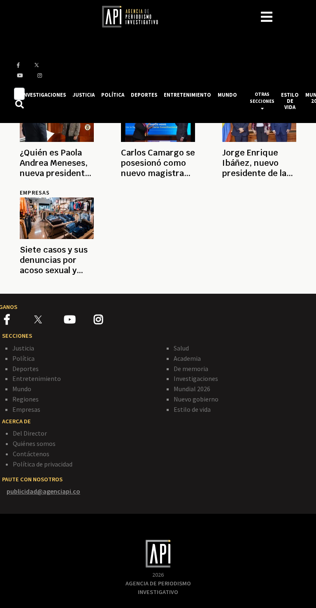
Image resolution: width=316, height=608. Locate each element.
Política (23, 358)
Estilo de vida (192, 409)
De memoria (191, 368)
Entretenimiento (36, 378)
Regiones (25, 399)
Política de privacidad (42, 464)
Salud (181, 348)
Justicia (23, 348)
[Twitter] (48, 319)
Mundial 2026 (192, 389)
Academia (187, 358)
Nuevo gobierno (196, 399)
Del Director (30, 433)
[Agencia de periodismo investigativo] (134, 16)
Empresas (26, 409)
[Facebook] (19, 321)
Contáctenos (31, 454)
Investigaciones (196, 378)
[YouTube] (79, 321)
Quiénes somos (34, 443)
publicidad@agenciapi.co (43, 491)
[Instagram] (108, 321)
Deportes (25, 368)
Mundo (21, 389)
